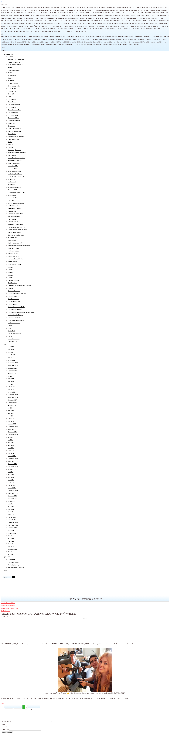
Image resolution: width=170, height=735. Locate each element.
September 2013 (70, 44)
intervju (55, 31)
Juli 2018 (96, 36)
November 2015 (20, 42)
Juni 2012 (136, 44)
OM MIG (7, 570)
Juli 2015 (56, 42)
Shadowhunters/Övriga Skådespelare (36, 23)
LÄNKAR (7, 557)
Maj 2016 (137, 39)
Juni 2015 (62, 42)
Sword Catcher (138, 23)
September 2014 (137, 42)
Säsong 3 (11, 26)
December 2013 (40, 44)
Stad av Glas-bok (88, 23)
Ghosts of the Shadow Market (137, 12)
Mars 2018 (121, 36)
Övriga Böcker (80, 31)
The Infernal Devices (14, 301)
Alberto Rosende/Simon (38, 7)
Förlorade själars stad (115, 12)
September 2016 (108, 39)
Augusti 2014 (147, 42)
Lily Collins (70, 18)
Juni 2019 (4, 36)
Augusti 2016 (117, 39)
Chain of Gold (157, 7)
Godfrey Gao (154, 12)
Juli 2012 (130, 44)
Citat (22, 10)
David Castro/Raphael (9, 12)
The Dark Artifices (143, 26)
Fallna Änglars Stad (77, 12)
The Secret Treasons (131, 28)
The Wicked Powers (14, 323)
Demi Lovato (12, 559)
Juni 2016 (130, 39)
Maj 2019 (10, 36)
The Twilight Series (13, 565)
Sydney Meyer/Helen (152, 23)
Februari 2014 (22, 44)
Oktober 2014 (127, 42)
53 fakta (4, 7)
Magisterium (132, 18)
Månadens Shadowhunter (45, 20)
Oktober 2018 (69, 36)
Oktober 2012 (122, 44)
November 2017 (158, 36)
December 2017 (147, 36)
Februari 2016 (158, 39)
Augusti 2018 (89, 36)
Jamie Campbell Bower (101, 15)
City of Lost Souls (97, 10)
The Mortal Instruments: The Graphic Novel (85, 28)
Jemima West (136, 15)
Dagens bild (163, 10)
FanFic (87, 12)
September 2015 (39, 42)
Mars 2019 (23, 36)
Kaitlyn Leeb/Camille (14, 187)
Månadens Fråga (27, 20)
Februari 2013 (113, 44)
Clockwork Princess (141, 10)
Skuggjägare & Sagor (59, 23)
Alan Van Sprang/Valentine (18, 7)
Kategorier (4, 4)
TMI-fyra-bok (48, 26)
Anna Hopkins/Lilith (83, 7)
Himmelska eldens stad (23, 15)
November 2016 (88, 39)
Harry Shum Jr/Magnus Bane (16, 158)
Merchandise (15, 20)
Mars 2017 (51, 39)
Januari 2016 (12, 456)
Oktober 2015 (29, 42)
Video (21, 31)
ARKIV (6, 344)
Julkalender (158, 15)
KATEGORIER (8, 54)
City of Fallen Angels (54, 10)
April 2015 (75, 42)
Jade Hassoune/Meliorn (82, 15)
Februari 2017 (60, 39)
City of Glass (68, 10)
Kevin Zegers (49, 18)
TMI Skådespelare (36, 26)
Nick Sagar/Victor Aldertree (67, 20)
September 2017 (9, 39)
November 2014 (118, 42)
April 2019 (16, 36)
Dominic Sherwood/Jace (27, 12)
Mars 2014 (14, 44)
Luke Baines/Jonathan (118, 18)
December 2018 (49, 36)
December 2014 (107, 42)
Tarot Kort (90, 26)
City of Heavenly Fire (81, 10)
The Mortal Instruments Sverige (85, 598)
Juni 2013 (93, 44)
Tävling (16, 31)
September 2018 (79, 36)
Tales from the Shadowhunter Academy (70, 26)
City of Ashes (30, 10)
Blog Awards (102, 7)
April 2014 (7, 44)
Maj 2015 (68, 42)
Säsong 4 (18, 26)
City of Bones (40, 10)
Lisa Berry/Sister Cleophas (85, 18)
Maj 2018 (108, 36)
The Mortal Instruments (58, 28)
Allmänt (71, 7)
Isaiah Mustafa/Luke (40, 15)
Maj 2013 (99, 44)
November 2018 (59, 36)
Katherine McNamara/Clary (33, 18)
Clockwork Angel (111, 10)
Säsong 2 (4, 26)
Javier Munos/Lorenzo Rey (120, 15)
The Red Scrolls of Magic (113, 28)
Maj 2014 (11, 509)
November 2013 (51, 44)
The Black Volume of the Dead (124, 26)
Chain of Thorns (13, 10)
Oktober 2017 (12, 400)
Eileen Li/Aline (43, 12)
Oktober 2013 (60, 44)
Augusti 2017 (19, 39)
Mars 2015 (81, 42)
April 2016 (143, 39)
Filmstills (102, 12)
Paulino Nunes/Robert (112, 20)
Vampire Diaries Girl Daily (16, 567)
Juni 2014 (160, 42)
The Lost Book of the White (37, 28)
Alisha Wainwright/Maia (57, 7)
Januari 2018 (138, 36)
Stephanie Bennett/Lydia (121, 23)
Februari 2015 (89, 42)
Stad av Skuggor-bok (103, 23)
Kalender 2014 (16, 18)
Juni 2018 (102, 36)
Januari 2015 (98, 42)
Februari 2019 (31, 36)
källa (2, 704)
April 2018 (114, 36)
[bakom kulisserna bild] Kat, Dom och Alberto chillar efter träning (38, 613)
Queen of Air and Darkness (132, 20)
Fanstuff (94, 12)
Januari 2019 (40, 36)
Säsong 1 (163, 23)
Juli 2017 (26, 39)
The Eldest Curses (158, 26)
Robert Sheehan (149, 20)
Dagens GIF (154, 10)
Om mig (3, 47)
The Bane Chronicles (104, 26)
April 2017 (45, 39)
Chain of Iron (12, 91)
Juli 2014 (154, 42)
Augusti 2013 (80, 44)
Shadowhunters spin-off (11, 23)
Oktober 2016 (97, 39)
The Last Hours (20, 28)
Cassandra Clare (128, 7)
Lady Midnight (60, 18)
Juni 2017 (32, 39)
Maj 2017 (38, 39)
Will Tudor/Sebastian (43, 31)
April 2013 (106, 44)
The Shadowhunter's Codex (150, 28)
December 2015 (9, 42)
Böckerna (118, 7)
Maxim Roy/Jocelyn (14, 216)
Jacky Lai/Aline (67, 15)
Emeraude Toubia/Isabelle (59, 12)
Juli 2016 (124, 39)
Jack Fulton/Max (54, 15)
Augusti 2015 (49, 42)
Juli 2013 (87, 44)
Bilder (93, 7)
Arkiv (2, 34)
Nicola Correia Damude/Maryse (91, 20)
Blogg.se (3, 50)
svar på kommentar (66, 31)
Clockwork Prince (125, 10)
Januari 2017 (68, 39)
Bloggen (110, 7)
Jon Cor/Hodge (147, 15)
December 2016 (78, 39)
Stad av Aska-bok (74, 23)
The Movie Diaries (13, 562)
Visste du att (29, 31)
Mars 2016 (150, 39)
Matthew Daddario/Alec (147, 18)
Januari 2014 (31, 44)
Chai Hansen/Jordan (144, 7)
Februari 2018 (129, 36)
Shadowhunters (162, 20)
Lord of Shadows (102, 18)
